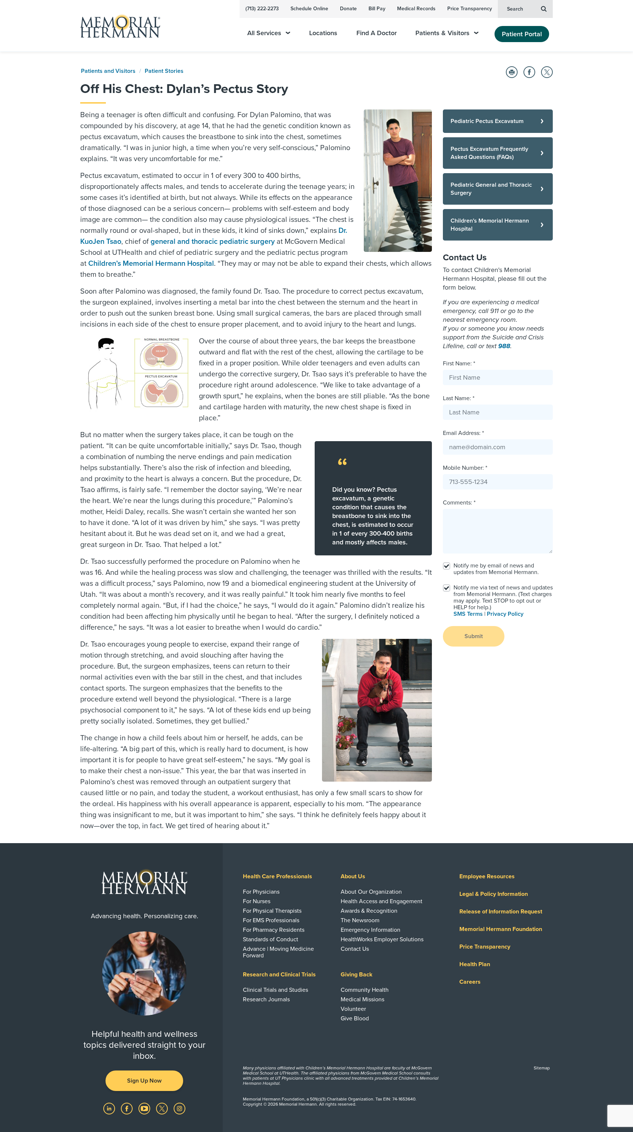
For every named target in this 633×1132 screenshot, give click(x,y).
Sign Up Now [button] (144, 1080)
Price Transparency (469, 8)
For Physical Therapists (272, 911)
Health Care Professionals (277, 876)
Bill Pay (377, 8)
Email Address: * (463, 433)
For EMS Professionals (271, 920)
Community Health (365, 990)
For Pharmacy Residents (273, 930)
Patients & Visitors (442, 33)
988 (504, 346)
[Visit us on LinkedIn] (109, 1108)
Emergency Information (370, 930)
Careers (470, 982)
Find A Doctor (376, 33)
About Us (353, 876)
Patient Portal (522, 34)
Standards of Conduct (270, 939)
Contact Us (355, 949)
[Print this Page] (512, 72)
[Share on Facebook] (529, 72)
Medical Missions (362, 999)
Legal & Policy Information (493, 894)
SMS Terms (468, 614)
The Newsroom (360, 920)
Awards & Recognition (369, 911)
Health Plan (474, 964)
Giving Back (357, 974)
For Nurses (256, 901)
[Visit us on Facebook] (127, 1108)
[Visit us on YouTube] (145, 1108)
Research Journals (266, 999)
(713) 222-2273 (262, 8)
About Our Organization (371, 892)
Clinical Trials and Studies (275, 990)
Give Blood (355, 1018)
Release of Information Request (500, 911)
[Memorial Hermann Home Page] (116, 26)
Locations (323, 33)
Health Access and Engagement (381, 901)
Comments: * (459, 502)
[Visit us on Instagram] (179, 1108)
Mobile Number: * (465, 468)
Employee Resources (487, 876)
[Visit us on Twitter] (162, 1108)
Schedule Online (309, 8)
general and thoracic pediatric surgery (213, 241)
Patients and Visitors (108, 71)
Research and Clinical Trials (279, 974)
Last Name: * (458, 398)
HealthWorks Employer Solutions (382, 939)
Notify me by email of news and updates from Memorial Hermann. (496, 569)
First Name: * (459, 363)
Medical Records (416, 8)
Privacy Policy (505, 614)
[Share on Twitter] (547, 72)
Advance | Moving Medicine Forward (278, 952)
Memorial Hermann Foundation (500, 929)
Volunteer (353, 1009)
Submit (473, 636)
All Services (264, 33)
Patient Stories (164, 71)
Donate (348, 8)
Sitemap (542, 1067)
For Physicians (261, 892)
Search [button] (515, 9)
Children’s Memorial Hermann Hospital (151, 263)
